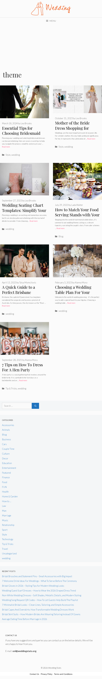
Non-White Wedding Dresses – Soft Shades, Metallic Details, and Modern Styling (41, 595)
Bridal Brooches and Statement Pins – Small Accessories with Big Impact (37, 576)
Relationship (8, 525)
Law (4, 506)
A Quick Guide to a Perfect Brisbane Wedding (18, 292)
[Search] (35, 406)
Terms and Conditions (63, 674)
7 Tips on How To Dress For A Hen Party (22, 367)
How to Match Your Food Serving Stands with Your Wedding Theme (77, 215)
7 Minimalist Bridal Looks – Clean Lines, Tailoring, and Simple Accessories (38, 604)
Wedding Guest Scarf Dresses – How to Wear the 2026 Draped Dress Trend (39, 590)
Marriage (6, 515)
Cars (4, 444)
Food (4, 482)
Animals (6, 429)
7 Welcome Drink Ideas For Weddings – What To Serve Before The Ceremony (39, 581)
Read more (6, 147)
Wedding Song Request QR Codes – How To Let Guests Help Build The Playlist (40, 600)
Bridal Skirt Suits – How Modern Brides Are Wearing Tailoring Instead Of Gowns (41, 614)
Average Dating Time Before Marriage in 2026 (24, 619)
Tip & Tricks (11, 388)
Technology (7, 539)
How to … (6, 501)
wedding (15, 154)
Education (7, 463)
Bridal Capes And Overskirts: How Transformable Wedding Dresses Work (38, 609)
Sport (4, 529)
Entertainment (9, 468)
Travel (5, 548)
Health (5, 491)
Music (5, 520)
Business (6, 439)
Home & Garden (10, 496)
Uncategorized (9, 553)
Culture (6, 453)
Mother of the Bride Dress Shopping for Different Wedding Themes (72, 130)
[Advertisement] (51, 44)
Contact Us (34, 674)
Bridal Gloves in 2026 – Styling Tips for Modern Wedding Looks (33, 585)
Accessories (8, 425)
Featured (6, 472)
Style (8, 154)
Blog (61, 236)
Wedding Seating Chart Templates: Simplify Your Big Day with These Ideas (24, 210)
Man (4, 510)
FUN (4, 487)
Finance (6, 477)
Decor (5, 458)
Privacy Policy (46, 674)
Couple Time (8, 448)
